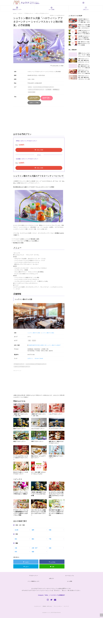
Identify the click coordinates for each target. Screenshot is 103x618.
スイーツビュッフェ (69, 575)
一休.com (36, 358)
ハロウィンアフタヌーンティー (36, 89)
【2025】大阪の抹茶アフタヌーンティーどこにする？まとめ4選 (38, 493)
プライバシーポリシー (58, 606)
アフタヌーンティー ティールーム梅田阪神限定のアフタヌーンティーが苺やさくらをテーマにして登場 (20, 512)
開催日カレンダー (17, 9)
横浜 (33, 539)
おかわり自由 (31, 92)
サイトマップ (66, 606)
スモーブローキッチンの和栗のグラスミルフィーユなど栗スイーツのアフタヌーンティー (38, 512)
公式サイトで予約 (33, 102)
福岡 (33, 530)
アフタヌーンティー (19, 364)
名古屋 (16, 530)
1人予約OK (48, 89)
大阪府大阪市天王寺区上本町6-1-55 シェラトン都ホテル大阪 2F (44, 345)
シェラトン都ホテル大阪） (48, 333)
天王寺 (34, 340)
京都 (50, 548)
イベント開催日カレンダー (33, 581)
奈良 (16, 551)
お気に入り (86, 9)
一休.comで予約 (33, 98)
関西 (17, 543)
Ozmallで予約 (46, 98)
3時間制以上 (56, 89)
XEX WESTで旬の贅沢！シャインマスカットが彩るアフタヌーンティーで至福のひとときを (56, 512)
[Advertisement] (38, 120)
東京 (16, 539)
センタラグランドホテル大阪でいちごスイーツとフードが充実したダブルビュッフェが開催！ (56, 494)
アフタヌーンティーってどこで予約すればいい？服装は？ (20, 493)
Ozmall (41, 358)
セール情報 (51, 9)
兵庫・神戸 (34, 548)
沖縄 (50, 530)
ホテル (30, 87)
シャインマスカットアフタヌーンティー (43, 87)
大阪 (29, 340)
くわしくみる (39, 150)
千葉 (50, 539)
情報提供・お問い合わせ (47, 606)
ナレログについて (37, 606)
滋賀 (33, 551)
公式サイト (30, 358)
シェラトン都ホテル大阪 (34, 333)
